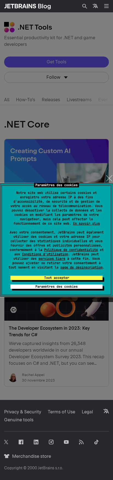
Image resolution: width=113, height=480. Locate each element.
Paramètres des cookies (56, 286)
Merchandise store (30, 456)
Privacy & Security (22, 411)
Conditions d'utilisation (45, 254)
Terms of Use (61, 411)
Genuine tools (18, 419)
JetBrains (46, 468)
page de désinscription (81, 267)
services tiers (51, 258)
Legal (87, 411)
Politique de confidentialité (71, 250)
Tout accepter (56, 278)
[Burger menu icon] (106, 6)
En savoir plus (86, 223)
